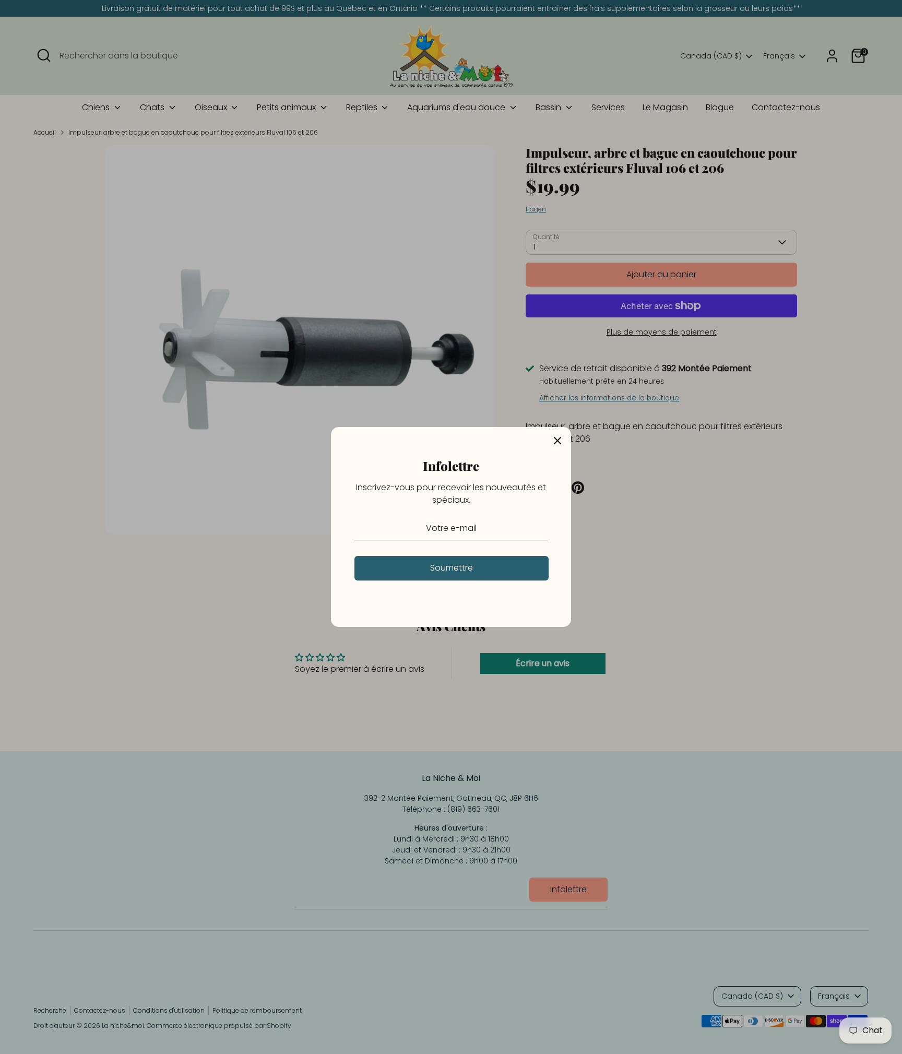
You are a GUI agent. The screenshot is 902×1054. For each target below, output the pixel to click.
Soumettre (451, 568)
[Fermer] (557, 440)
